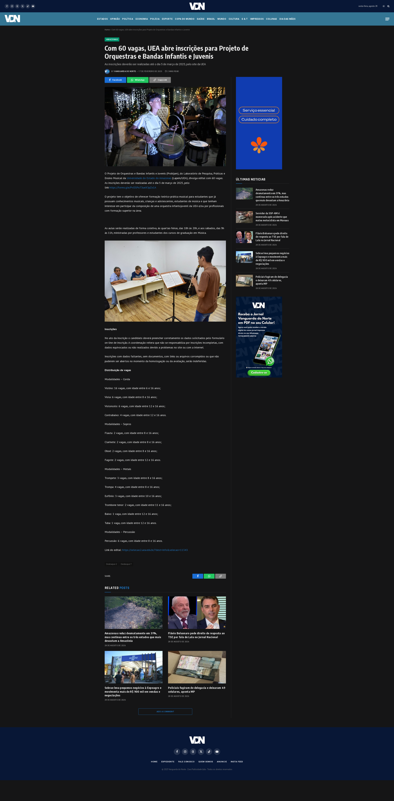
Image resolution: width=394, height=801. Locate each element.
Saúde (201, 19)
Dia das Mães (287, 19)
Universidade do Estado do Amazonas (149, 178)
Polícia (154, 19)
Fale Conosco (186, 761)
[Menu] (387, 19)
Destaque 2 (111, 564)
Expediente (167, 761)
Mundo (221, 19)
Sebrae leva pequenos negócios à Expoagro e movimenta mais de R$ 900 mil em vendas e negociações (133, 691)
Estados (102, 19)
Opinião (115, 19)
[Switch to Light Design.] (383, 6)
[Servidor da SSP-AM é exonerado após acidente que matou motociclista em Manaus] (244, 217)
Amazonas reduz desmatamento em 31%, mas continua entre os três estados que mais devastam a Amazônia (133, 636)
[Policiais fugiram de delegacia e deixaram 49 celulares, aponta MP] (197, 667)
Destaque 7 (126, 564)
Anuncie (222, 761)
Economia (142, 19)
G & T (245, 19)
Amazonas (112, 39)
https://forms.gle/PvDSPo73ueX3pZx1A (132, 187)
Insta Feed (237, 761)
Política (127, 19)
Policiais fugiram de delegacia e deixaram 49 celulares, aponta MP (196, 689)
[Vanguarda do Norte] (197, 6)
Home (107, 30)
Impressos (257, 19)
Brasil (211, 19)
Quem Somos (205, 761)
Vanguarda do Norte (125, 71)
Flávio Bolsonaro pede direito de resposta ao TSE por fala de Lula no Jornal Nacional (196, 635)
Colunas (271, 19)
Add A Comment (165, 711)
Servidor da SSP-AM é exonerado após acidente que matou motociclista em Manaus (272, 217)
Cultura (234, 19)
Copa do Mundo (184, 19)
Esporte (167, 19)
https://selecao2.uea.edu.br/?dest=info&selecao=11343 (155, 550)
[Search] (388, 6)
